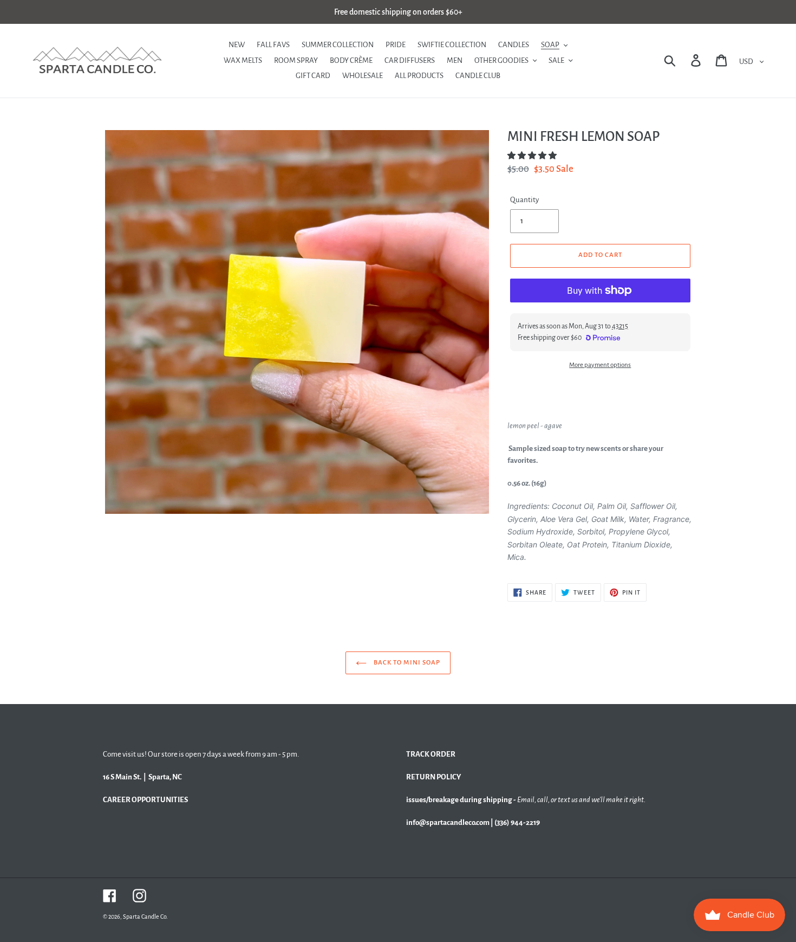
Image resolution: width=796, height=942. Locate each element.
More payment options (600, 365)
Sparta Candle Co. (145, 916)
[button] (532, 156)
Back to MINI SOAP (406, 662)
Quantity (524, 200)
